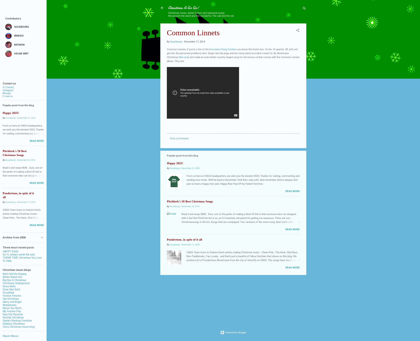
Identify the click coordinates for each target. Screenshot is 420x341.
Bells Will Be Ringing (14, 273)
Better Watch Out (12, 277)
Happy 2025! (175, 163)
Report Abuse (10, 336)
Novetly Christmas (13, 317)
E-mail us (8, 96)
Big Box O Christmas (14, 280)
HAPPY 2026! (11, 251)
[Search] (304, 9)
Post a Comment (179, 138)
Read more (292, 191)
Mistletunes (9, 305)
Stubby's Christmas (14, 323)
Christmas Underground (16, 283)
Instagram (8, 90)
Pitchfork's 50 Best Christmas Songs (190, 201)
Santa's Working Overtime (17, 320)
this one (183, 57)
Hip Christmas (11, 298)
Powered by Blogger (235, 332)
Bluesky (7, 93)
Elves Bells (9, 286)
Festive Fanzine (12, 295)
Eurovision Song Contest (223, 49)
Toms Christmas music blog (19, 326)
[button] (298, 30)
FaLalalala (8, 292)
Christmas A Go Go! (183, 7)
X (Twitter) (8, 87)
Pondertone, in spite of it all (184, 239)
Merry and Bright (12, 301)
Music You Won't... (13, 308)
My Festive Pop (12, 311)
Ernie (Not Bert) (11, 289)
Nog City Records (13, 314)
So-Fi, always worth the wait (19, 254)
